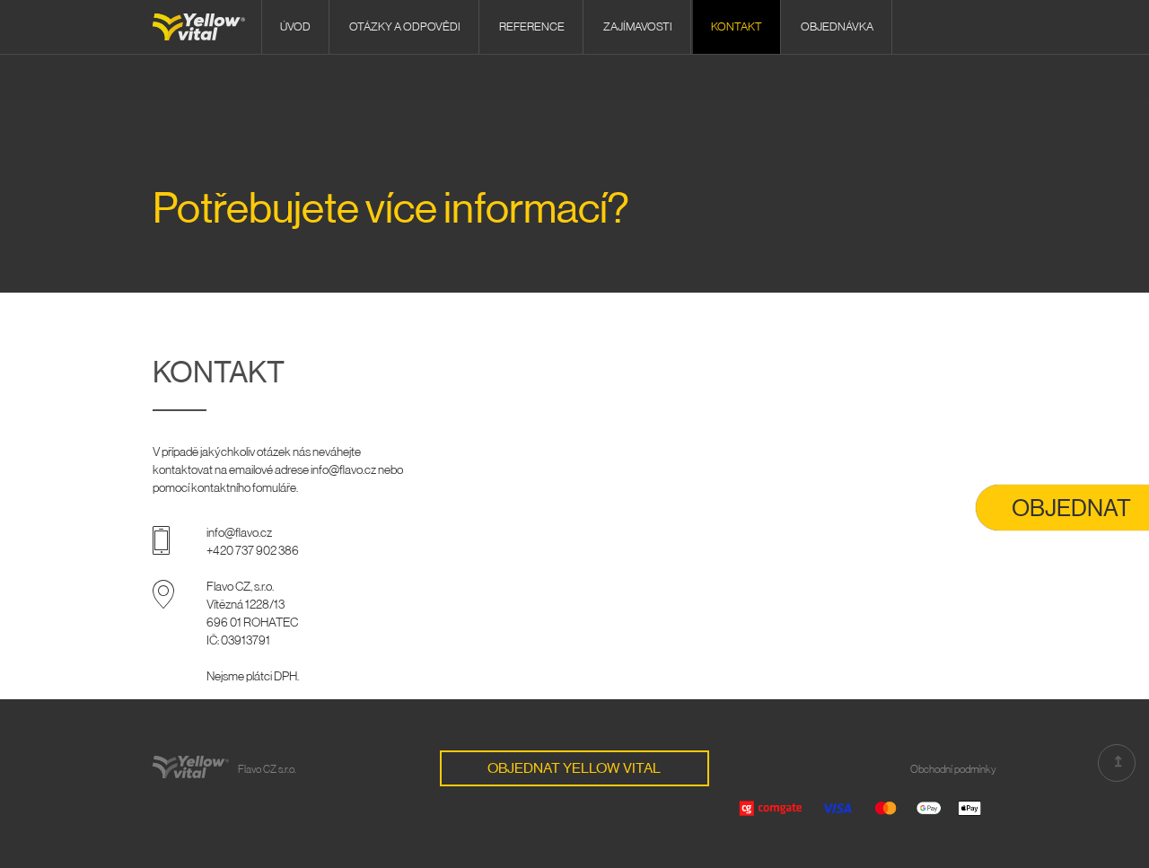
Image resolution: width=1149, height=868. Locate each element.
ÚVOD (295, 26)
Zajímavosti (637, 26)
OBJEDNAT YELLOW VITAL (574, 768)
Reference (532, 26)
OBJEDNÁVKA (837, 26)
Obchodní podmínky (953, 769)
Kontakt (736, 26)
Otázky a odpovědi (404, 26)
